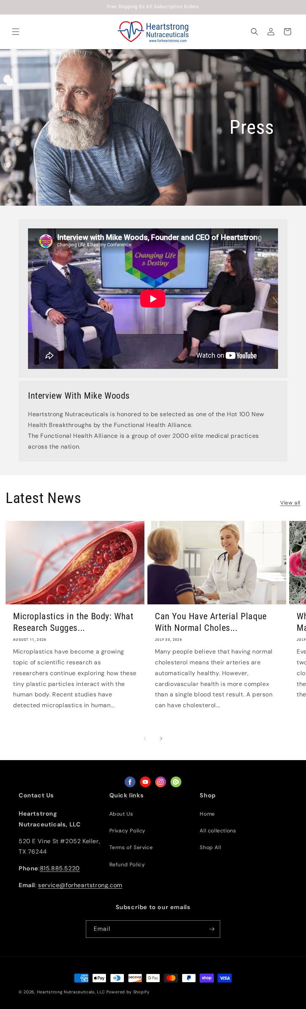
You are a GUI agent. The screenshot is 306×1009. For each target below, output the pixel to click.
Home (207, 813)
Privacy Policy (127, 830)
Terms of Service (131, 847)
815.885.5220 (60, 868)
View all (290, 502)
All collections (218, 830)
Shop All (210, 847)
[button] (15, 31)
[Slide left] (145, 738)
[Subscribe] (211, 929)
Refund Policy (127, 864)
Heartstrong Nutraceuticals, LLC (71, 991)
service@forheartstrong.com (80, 885)
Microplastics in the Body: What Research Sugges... (73, 622)
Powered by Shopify (128, 991)
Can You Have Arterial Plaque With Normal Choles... (211, 622)
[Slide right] (161, 738)
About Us (121, 813)
